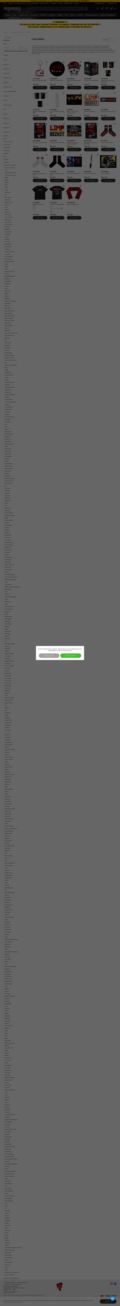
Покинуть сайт (49, 656)
